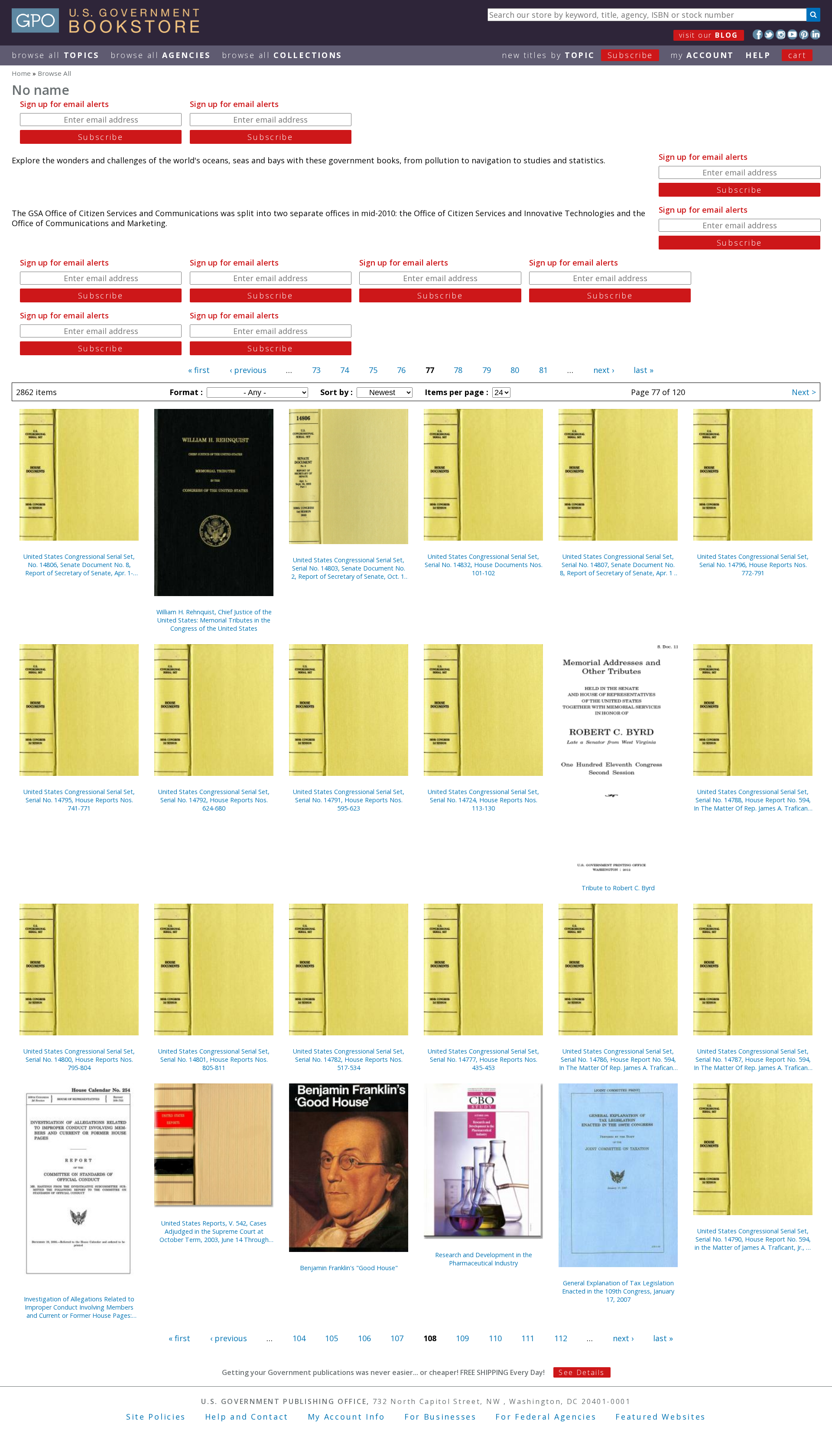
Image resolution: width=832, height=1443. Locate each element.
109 (462, 1338)
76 (401, 370)
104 (299, 1338)
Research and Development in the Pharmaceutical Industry (483, 1259)
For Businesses (440, 1416)
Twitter (769, 34)
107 (396, 1338)
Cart (797, 55)
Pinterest (804, 34)
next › (603, 370)
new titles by (577, 55)
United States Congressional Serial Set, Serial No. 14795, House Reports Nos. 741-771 (79, 800)
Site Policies (156, 1416)
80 (514, 370)
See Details (581, 1372)
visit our (708, 35)
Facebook (758, 34)
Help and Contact (247, 1416)
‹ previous (248, 370)
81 (543, 370)
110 (495, 1338)
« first (199, 370)
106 (364, 1338)
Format (185, 392)
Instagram (781, 34)
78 (458, 370)
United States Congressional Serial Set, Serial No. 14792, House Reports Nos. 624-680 (214, 800)
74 (344, 370)
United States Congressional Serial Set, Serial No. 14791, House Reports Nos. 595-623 (348, 800)
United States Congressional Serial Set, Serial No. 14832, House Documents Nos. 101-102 (484, 564)
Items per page (455, 392)
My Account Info (347, 1416)
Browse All (55, 55)
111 (527, 1338)
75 (373, 370)
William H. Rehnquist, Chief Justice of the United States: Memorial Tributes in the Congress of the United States (214, 620)
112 (560, 1338)
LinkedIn (815, 34)
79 (486, 370)
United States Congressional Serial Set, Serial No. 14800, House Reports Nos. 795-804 (79, 1059)
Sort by (335, 392)
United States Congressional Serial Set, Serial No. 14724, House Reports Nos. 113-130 (483, 800)
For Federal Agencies (545, 1416)
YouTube (792, 34)
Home (21, 73)
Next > (804, 392)
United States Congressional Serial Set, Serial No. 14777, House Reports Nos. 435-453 (483, 1059)
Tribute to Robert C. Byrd (618, 888)
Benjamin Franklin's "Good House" (349, 1268)
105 (331, 1338)
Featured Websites (660, 1416)
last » (643, 370)
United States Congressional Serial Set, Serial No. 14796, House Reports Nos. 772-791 (753, 564)
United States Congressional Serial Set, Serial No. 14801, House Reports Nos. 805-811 (214, 1059)
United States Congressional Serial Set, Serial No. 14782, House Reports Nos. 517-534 (348, 1059)
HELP (758, 55)
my (702, 55)
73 (316, 370)
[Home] (109, 30)
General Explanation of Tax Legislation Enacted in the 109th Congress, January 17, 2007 (618, 1291)
